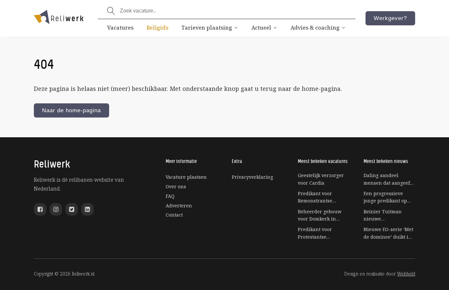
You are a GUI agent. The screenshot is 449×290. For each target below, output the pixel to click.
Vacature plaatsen (186, 177)
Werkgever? (390, 18)
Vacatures (120, 27)
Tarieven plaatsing (206, 27)
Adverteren (179, 205)
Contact (174, 215)
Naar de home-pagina (71, 110)
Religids (157, 27)
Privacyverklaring (252, 177)
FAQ (170, 196)
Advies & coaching (315, 27)
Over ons (176, 186)
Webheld (406, 274)
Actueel (261, 27)
